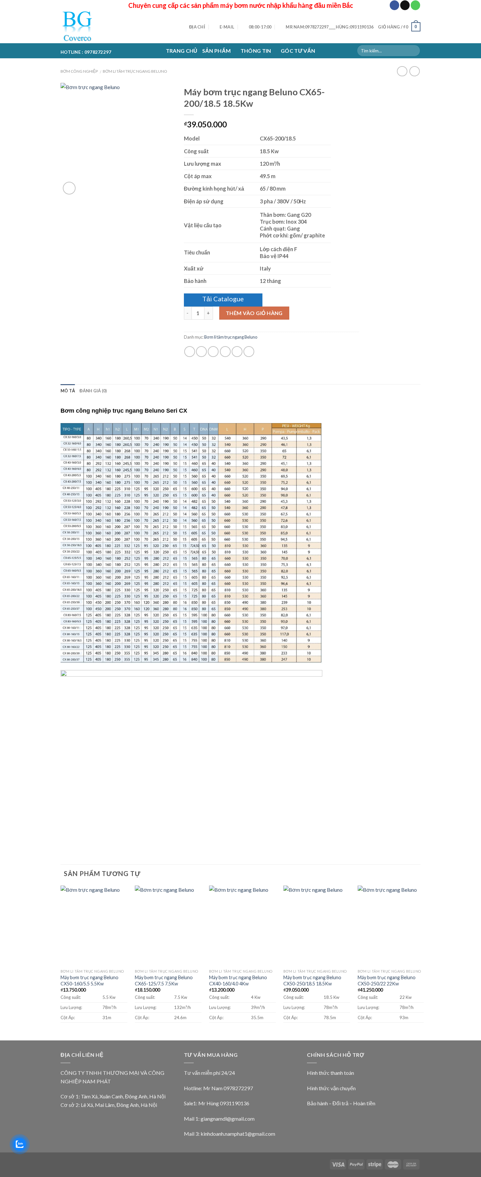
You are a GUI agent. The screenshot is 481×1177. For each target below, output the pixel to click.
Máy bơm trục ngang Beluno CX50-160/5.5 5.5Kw (89, 980)
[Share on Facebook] (189, 351)
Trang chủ (182, 50)
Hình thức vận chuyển (331, 1088)
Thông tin (255, 50)
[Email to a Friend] (213, 351)
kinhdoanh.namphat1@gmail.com (238, 1133)
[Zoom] (69, 188)
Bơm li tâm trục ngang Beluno (135, 71)
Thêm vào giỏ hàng (254, 313)
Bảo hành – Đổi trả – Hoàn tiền (341, 1103)
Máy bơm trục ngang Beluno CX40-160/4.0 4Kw (238, 980)
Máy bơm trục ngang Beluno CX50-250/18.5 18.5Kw (312, 980)
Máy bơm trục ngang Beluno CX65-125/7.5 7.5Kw (164, 980)
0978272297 (238, 1088)
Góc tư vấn (298, 50)
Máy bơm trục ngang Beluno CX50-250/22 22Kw (387, 980)
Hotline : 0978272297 (86, 50)
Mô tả (68, 390)
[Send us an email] (405, 5)
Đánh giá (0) (93, 390)
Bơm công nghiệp (79, 71)
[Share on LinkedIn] (248, 351)
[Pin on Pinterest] (225, 351)
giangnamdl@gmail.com (228, 1118)
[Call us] (415, 5)
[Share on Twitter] (201, 351)
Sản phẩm (216, 50)
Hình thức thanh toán (330, 1073)
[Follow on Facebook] (394, 5)
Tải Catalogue (223, 299)
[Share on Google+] (237, 351)
